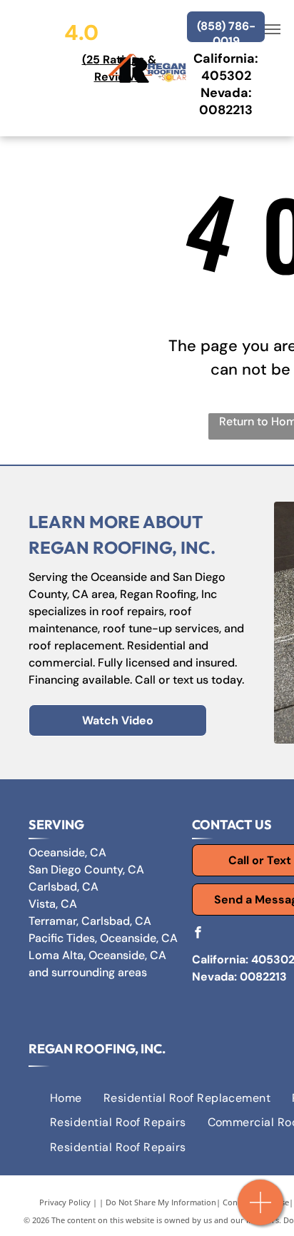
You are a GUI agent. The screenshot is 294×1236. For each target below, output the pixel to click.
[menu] (272, 29)
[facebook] (197, 934)
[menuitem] (66, 1098)
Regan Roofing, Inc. (97, 1048)
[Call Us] (260, 1209)
